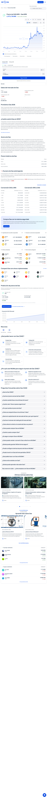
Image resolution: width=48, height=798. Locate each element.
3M (33, 19)
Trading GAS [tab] (11, 61)
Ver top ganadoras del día (24, 562)
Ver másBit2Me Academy (24, 543)
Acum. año (39, 19)
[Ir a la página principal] (5, 2)
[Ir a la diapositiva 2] (20, 506)
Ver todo (44, 268)
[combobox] (38, 8)
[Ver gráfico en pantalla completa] (43, 22)
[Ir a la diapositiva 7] (26, 506)
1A (35, 19)
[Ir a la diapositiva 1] (19, 506)
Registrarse (40, 2)
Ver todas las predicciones (18, 306)
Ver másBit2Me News (23, 510)
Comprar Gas (6, 226)
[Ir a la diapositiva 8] (27, 506)
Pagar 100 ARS (23, 78)
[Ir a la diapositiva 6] (25, 506)
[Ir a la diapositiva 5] (24, 506)
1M (30, 19)
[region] (23, 490)
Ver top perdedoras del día (24, 581)
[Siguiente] (30, 506)
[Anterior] (17, 506)
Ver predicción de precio (5, 132)
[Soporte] (44, 795)
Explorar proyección (7, 306)
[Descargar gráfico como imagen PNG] (40, 22)
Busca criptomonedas (33, 6)
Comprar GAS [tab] (5, 61)
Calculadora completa (41, 184)
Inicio (2, 7)
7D (28, 19)
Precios (5, 7)
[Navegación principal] (45, 2)
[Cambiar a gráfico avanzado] (43, 19)
